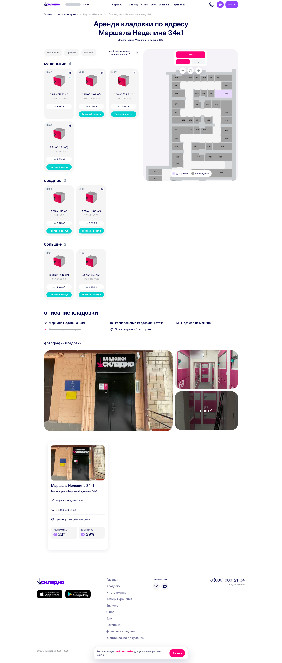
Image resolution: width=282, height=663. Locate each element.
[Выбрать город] (73, 4)
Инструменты (116, 592)
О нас (144, 4)
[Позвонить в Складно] (211, 4)
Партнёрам (179, 4)
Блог (153, 4)
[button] (59, 94)
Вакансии (164, 4)
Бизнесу (133, 4)
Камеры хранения (119, 599)
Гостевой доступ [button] (91, 114)
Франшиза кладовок (121, 631)
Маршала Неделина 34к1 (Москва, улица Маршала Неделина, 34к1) (117, 14)
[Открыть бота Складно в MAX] (164, 586)
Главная (48, 14)
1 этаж (190, 55)
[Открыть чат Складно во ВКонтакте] (156, 586)
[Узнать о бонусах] (220, 4)
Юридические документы (125, 638)
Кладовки (113, 586)
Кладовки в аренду (68, 14)
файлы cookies (125, 651)
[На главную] (52, 4)
